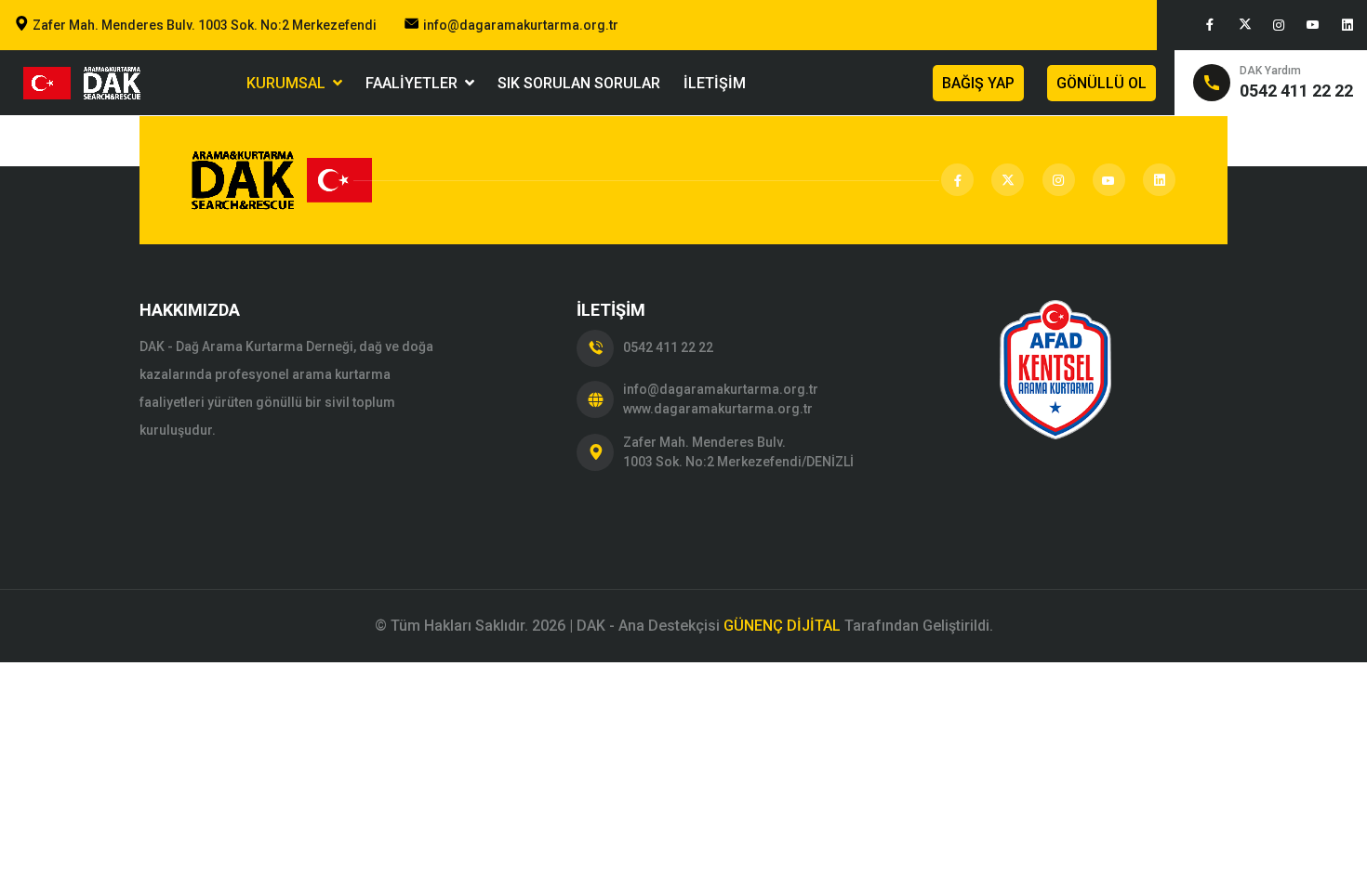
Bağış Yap (978, 83)
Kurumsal (289, 83)
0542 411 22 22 (668, 347)
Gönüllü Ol (1101, 83)
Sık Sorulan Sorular (579, 83)
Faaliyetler (415, 83)
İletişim (715, 83)
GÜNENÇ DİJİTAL (782, 625)
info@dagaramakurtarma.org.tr (520, 25)
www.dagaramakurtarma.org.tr (718, 408)
